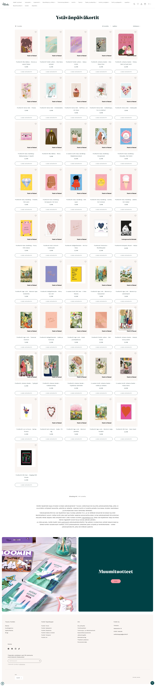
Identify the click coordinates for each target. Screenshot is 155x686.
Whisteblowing (82, 637)
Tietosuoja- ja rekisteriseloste (86, 630)
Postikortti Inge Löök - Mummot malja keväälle (101, 430)
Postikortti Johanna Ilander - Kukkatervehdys (51, 384)
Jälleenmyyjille (82, 635)
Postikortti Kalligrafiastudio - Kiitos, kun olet (51, 292)
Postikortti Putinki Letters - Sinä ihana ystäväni (51, 63)
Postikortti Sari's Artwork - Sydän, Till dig (51, 430)
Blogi (6, 632)
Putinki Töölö (45, 625)
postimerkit (65, 522)
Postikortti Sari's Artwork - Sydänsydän (51, 246)
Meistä (7, 625)
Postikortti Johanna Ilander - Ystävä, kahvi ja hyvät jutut (126, 63)
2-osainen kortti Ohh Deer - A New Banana (76, 292)
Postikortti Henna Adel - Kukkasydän (126, 107)
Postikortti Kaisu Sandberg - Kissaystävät (101, 155)
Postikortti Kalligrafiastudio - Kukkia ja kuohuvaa (51, 338)
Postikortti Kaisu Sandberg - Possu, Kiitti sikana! (26, 246)
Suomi (18, 677)
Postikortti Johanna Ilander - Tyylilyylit (26, 383)
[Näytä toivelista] (138, 4)
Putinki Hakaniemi (46, 628)
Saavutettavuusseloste (84, 632)
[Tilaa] (39, 661)
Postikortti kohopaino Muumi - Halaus (126, 245)
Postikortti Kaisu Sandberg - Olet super (76, 201)
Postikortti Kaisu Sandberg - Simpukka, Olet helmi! (126, 155)
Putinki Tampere (46, 635)
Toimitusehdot (82, 628)
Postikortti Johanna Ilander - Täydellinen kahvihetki (76, 384)
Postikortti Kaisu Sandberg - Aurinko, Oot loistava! (101, 201)
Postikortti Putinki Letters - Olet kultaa (101, 338)
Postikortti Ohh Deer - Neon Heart (126, 429)
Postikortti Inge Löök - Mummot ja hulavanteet (101, 292)
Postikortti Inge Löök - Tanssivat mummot (26, 338)
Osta (115, 581)
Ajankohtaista (9, 630)
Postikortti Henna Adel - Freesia (26, 107)
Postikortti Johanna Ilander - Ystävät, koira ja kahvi (126, 338)
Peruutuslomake (82, 642)
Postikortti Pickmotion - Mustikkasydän (101, 246)
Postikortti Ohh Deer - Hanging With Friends (26, 476)
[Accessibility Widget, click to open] (2, 683)
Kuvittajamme (9, 628)
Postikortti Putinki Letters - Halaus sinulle (76, 63)
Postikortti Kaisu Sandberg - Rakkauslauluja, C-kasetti (26, 155)
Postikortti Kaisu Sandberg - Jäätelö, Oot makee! (126, 201)
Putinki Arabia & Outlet (48, 632)
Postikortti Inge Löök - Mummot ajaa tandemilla (26, 292)
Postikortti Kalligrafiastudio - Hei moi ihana (76, 246)
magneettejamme (87, 517)
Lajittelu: (114, 26)
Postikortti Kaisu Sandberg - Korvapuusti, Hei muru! (51, 201)
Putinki (138, 677)
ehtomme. (22, 664)
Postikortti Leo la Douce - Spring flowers (26, 430)
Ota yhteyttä (81, 625)
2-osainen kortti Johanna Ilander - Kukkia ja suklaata (101, 384)
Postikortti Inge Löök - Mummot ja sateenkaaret (126, 292)
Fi (148, 4)
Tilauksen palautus (83, 639)
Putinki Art (44, 637)
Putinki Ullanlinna (46, 630)
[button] (27, 2)
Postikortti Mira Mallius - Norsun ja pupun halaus (26, 63)
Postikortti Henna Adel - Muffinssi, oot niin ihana (76, 109)
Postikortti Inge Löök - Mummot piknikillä (76, 430)
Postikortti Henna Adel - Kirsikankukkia (51, 107)
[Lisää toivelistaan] (35, 32)
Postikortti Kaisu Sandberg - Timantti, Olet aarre (26, 201)
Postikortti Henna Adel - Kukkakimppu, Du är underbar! (101, 109)
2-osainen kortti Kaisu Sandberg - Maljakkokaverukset (76, 155)
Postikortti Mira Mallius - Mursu (51, 153)
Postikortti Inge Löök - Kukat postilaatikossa (76, 338)
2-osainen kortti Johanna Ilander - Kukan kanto (126, 384)
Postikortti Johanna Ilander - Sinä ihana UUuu (101, 63)
